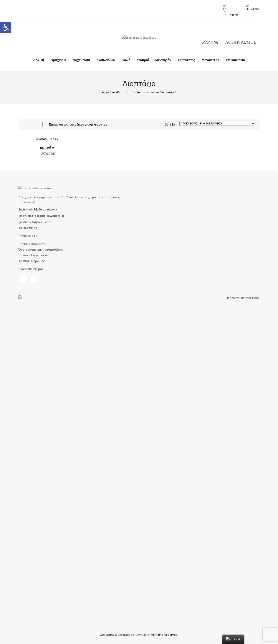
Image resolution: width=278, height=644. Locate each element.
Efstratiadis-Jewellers (134, 634)
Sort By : (171, 124)
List (33, 124)
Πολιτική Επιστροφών (33, 255)
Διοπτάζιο (47, 147)
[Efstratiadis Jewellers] (139, 37)
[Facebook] (20, 33)
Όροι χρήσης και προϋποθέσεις (40, 249)
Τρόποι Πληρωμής (31, 261)
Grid (25, 124)
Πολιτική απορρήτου (32, 244)
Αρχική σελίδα (112, 92)
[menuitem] (38, 60)
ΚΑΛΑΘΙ (210, 42)
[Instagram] (28, 33)
